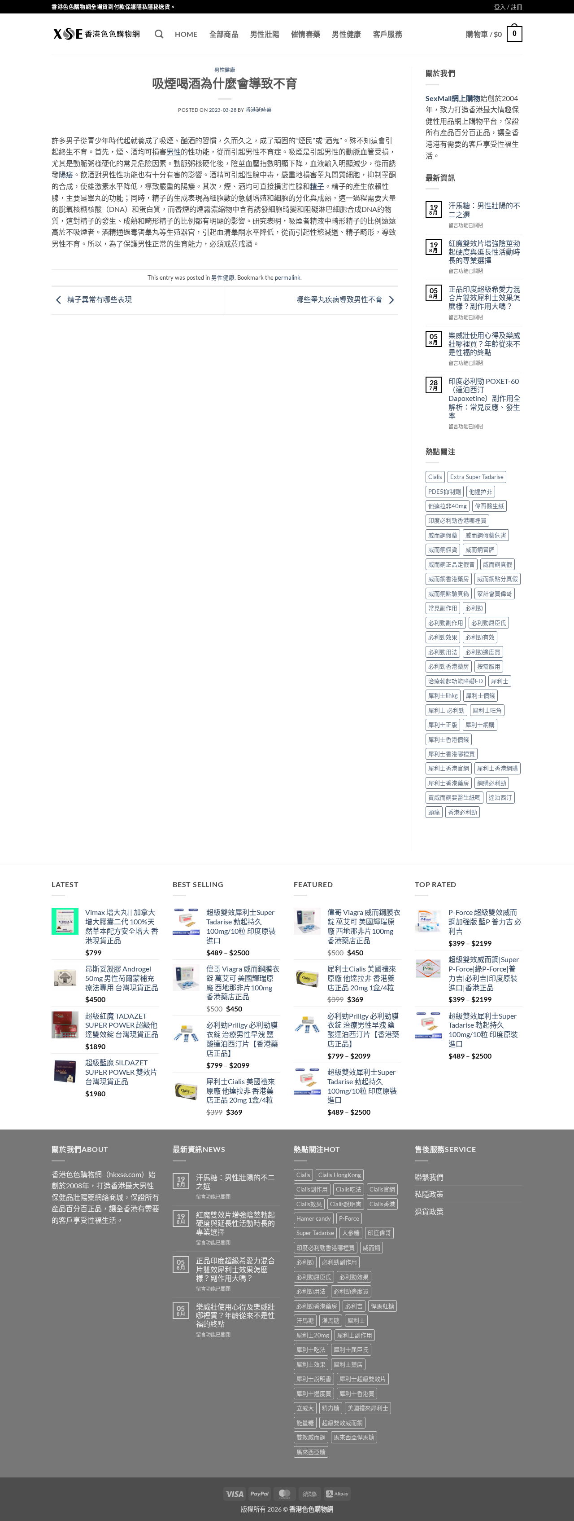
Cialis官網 (382, 1189)
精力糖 (330, 1407)
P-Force (349, 1218)
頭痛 (434, 812)
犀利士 (500, 681)
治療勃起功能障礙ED (455, 681)
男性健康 (346, 34)
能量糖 (305, 1422)
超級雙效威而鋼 (342, 1422)
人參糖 (351, 1232)
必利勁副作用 (445, 622)
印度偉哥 (379, 1232)
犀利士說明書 (313, 1378)
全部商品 (224, 34)
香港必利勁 (462, 812)
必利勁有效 (480, 637)
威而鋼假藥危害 (485, 535)
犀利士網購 (480, 724)
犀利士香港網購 (497, 768)
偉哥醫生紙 (489, 506)
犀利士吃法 (311, 1349)
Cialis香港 (382, 1204)
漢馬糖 (330, 1320)
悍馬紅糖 (382, 1306)
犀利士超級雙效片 (362, 1378)
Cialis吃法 (348, 1189)
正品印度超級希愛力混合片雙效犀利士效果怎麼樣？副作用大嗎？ (484, 297)
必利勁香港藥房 (448, 666)
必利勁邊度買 (482, 651)
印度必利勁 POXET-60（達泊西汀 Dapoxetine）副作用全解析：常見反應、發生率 (484, 398)
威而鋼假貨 (442, 549)
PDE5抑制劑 (444, 491)
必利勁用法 (442, 651)
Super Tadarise (315, 1232)
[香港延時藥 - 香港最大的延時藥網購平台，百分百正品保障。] (96, 34)
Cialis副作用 (312, 1189)
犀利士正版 (442, 724)
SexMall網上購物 (453, 98)
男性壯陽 (264, 34)
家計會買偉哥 (494, 593)
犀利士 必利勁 (446, 710)
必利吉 (354, 1306)
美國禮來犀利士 (368, 1407)
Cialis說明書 (345, 1204)
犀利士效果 (311, 1364)
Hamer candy (313, 1218)
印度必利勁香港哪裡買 (457, 520)
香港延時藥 (259, 110)
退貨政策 (429, 1211)
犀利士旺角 (487, 710)
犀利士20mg (312, 1335)
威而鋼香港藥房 (448, 578)
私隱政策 (429, 1194)
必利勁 (474, 607)
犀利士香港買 (356, 1393)
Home (186, 34)
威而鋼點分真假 (497, 578)
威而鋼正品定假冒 (451, 564)
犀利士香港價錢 (448, 739)
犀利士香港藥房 (448, 783)
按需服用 (488, 666)
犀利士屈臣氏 (351, 1349)
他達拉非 (480, 491)
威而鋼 (371, 1247)
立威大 (305, 1407)
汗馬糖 (305, 1320)
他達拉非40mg (447, 506)
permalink (287, 277)
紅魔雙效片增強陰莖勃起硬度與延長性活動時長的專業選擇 (484, 251)
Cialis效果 (309, 1204)
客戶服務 (387, 34)
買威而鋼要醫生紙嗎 (454, 797)
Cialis (435, 476)
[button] (508, 6)
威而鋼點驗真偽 (448, 593)
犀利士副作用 (354, 1335)
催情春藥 (305, 34)
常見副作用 (442, 607)
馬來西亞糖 (311, 1451)
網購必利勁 (491, 783)
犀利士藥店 (348, 1364)
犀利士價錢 (480, 695)
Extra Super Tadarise (477, 476)
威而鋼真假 (497, 564)
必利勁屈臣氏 (488, 622)
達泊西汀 (500, 797)
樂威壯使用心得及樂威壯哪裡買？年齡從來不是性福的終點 (484, 343)
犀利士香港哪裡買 (451, 753)
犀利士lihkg (443, 695)
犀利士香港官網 (448, 768)
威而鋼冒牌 (480, 549)
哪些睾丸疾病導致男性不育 (340, 299)
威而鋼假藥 (442, 535)
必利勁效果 (442, 637)
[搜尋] (159, 34)
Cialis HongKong (339, 1174)
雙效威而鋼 (311, 1437)
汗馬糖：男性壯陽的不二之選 (484, 209)
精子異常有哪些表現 (99, 299)
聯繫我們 (429, 1177)
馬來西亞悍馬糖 (354, 1437)
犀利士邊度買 (313, 1393)
